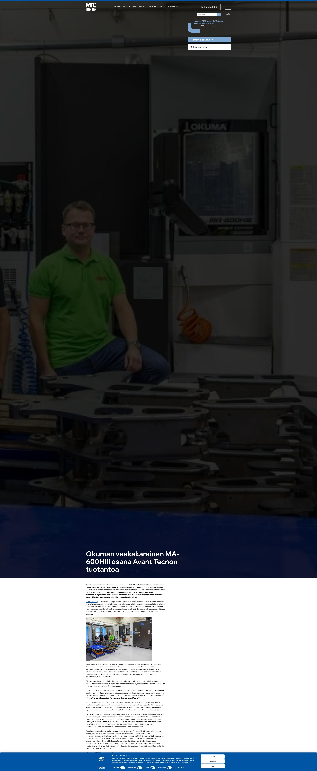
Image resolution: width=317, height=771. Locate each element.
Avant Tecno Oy (92, 602)
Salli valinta (212, 761)
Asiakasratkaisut (119, 6)
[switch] (139, 767)
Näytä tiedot (178, 767)
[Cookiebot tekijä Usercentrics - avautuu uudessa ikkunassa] (101, 768)
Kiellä (212, 766)
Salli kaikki (213, 756)
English (228, 14)
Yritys (162, 6)
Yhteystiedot (172, 6)
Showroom (153, 6)
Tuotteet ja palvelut (138, 6)
